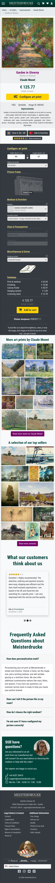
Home (4, 10)
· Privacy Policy (9, 826)
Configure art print (29, 97)
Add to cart (29, 310)
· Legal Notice (9, 820)
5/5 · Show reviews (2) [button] (33, 138)
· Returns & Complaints (12, 832)
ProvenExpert (23, 609)
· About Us (7, 836)
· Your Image (34, 816)
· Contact (7, 816)
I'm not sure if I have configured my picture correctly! (24, 723)
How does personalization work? (23, 658)
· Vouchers (33, 829)
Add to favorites (40, 133)
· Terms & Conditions (11, 823)
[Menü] (3, 3)
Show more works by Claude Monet (28, 434)
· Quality (32, 823)
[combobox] (27, 165)
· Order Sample (35, 832)
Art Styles (13, 10)
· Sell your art (34, 820)
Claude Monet (38, 10)
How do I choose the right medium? (24, 712)
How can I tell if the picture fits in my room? (25, 701)
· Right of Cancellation (12, 829)
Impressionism (24, 10)
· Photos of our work (37, 826)
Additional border (13, 162)
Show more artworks (27, 543)
